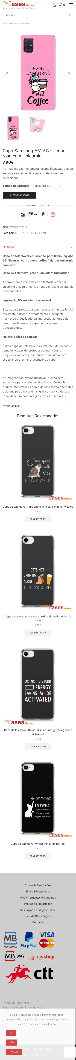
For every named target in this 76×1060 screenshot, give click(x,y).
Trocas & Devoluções (38, 885)
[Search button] (70, 15)
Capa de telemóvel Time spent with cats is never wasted (38, 506)
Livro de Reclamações (38, 916)
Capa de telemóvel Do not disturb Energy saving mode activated (38, 732)
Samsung (13, 23)
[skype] (44, 233)
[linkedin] (36, 233)
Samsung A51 (25, 23)
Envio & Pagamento (38, 891)
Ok (11, 1032)
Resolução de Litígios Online (38, 910)
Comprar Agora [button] (38, 519)
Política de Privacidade (38, 903)
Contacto (38, 922)
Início (5, 23)
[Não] (71, 1034)
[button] (7, 73)
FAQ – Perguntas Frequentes (38, 897)
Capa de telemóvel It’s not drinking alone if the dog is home (38, 618)
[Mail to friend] (32, 233)
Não (12, 1042)
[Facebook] (20, 233)
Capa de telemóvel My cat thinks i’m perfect (38, 843)
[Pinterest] (28, 233)
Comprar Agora (21, 195)
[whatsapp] (40, 233)
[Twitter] (16, 233)
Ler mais (14, 1052)
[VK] (24, 233)
